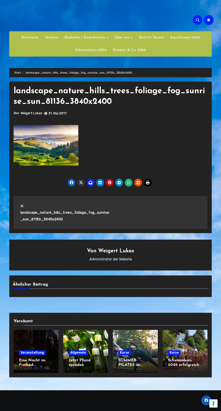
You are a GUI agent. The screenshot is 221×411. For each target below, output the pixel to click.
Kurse (124, 352)
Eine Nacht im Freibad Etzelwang (32, 365)
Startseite (29, 37)
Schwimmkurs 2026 (90, 50)
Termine (51, 37)
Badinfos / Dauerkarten (85, 37)
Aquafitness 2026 (185, 37)
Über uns (123, 37)
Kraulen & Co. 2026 (129, 50)
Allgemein (78, 352)
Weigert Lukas (31, 113)
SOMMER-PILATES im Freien (129, 365)
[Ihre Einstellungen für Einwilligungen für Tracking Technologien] (213, 403)
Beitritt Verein (151, 37)
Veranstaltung (32, 352)
